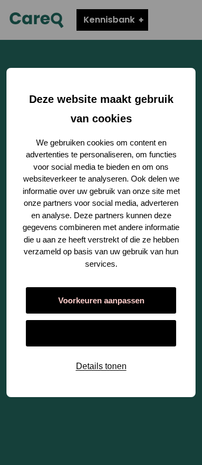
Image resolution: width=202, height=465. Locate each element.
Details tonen (101, 366)
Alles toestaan (101, 333)
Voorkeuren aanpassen (101, 300)
